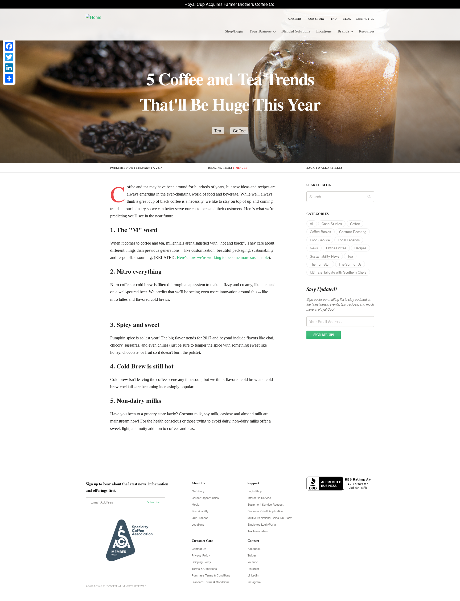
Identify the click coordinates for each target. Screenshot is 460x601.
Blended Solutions (295, 31)
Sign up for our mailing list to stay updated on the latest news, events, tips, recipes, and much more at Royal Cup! (340, 304)
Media (195, 504)
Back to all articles (324, 167)
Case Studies (332, 223)
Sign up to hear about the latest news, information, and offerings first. (127, 487)
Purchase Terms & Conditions (211, 575)
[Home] (126, 17)
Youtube (253, 562)
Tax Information (258, 531)
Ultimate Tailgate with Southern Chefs (338, 272)
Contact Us (365, 18)
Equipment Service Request (266, 504)
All (312, 223)
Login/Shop (255, 491)
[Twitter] (9, 57)
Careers (295, 18)
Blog (347, 18)
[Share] (9, 78)
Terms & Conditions (204, 568)
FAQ (334, 18)
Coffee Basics (320, 231)
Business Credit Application (265, 511)
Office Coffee (336, 247)
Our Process (200, 517)
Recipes (360, 247)
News (314, 247)
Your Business (260, 31)
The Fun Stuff (320, 264)
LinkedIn (253, 575)
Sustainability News (325, 256)
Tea (217, 131)
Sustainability (200, 511)
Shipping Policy (201, 562)
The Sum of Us (350, 264)
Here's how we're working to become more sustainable (223, 257)
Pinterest (253, 568)
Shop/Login (234, 31)
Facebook (254, 548)
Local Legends (349, 239)
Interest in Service (259, 498)
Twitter (252, 555)
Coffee (239, 131)
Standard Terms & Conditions (210, 582)
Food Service (320, 239)
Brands (343, 31)
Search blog (318, 185)
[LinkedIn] (9, 67)
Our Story (316, 18)
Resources (366, 31)
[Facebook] (9, 46)
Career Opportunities (205, 498)
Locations (323, 31)
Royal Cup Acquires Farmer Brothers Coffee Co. (230, 4)
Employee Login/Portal (262, 524)
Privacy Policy (201, 555)
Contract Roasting (352, 231)
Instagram (254, 582)
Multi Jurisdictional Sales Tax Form (270, 517)
